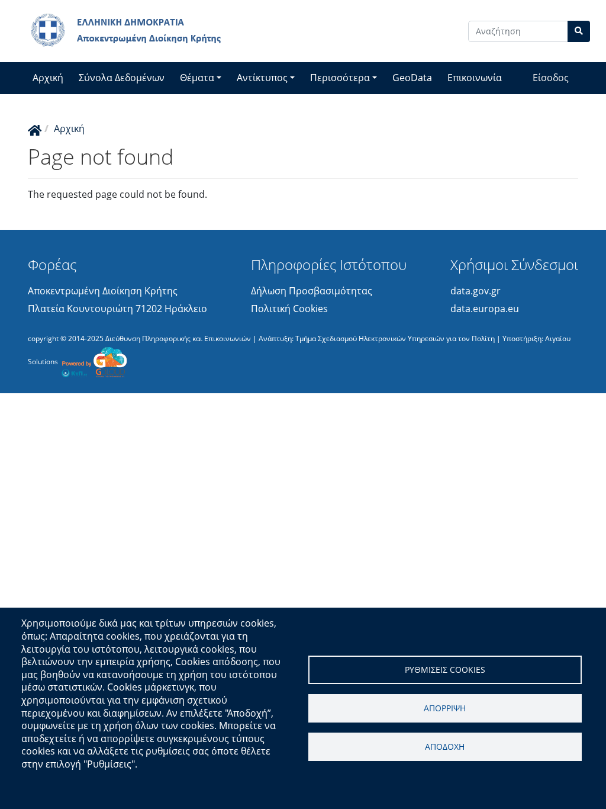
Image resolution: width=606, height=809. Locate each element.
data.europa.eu (484, 308)
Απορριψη (445, 708)
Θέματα (197, 77)
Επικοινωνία (474, 77)
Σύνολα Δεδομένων (122, 77)
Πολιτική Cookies (289, 308)
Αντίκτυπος (262, 77)
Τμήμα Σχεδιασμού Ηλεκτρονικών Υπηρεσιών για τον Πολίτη (395, 338)
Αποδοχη (445, 746)
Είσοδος (551, 77)
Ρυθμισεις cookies (445, 669)
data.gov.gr (475, 290)
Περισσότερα (340, 77)
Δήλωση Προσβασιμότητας (311, 290)
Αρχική (48, 77)
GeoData (412, 77)
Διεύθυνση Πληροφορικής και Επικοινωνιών (178, 338)
